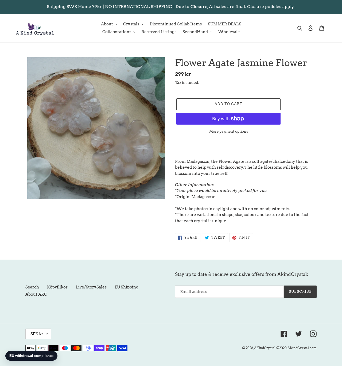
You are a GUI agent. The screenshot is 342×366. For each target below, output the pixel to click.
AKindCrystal (264, 348)
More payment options (228, 131)
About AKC (36, 294)
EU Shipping (126, 287)
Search (32, 287)
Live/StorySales (91, 287)
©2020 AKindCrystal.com (296, 348)
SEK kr (36, 334)
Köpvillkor (57, 287)
